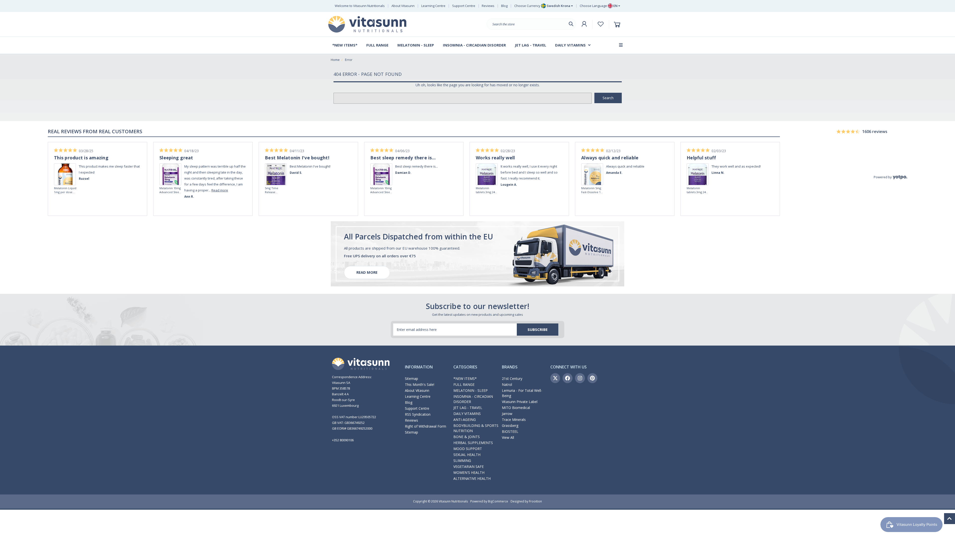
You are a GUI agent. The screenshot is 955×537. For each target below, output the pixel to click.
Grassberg (510, 425)
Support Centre (463, 5)
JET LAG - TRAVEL (467, 407)
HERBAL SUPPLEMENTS (473, 442)
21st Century (512, 378)
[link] (65, 167)
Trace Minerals (514, 419)
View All (508, 437)
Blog (504, 5)
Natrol (507, 384)
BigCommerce (498, 501)
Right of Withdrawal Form (425, 426)
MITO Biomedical (516, 407)
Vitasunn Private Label (519, 401)
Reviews (488, 5)
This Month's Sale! (419, 384)
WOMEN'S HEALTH (468, 472)
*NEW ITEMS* (465, 378)
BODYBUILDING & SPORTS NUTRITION (475, 428)
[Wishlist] (601, 24)
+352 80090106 (343, 440)
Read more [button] (219, 190)
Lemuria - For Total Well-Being (522, 393)
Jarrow (507, 413)
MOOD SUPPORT (467, 448)
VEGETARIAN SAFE (468, 466)
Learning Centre (433, 5)
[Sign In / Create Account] (584, 24)
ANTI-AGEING (464, 419)
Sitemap (411, 378)
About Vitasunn (403, 5)
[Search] (571, 24)
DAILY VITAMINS (467, 413)
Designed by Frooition (526, 501)
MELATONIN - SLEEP (470, 390)
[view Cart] (618, 24)
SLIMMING (462, 460)
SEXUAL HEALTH (466, 454)
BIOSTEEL (510, 431)
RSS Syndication (417, 414)
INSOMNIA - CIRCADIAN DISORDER (473, 399)
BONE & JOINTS (466, 436)
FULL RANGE (464, 384)
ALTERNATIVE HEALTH (472, 478)
